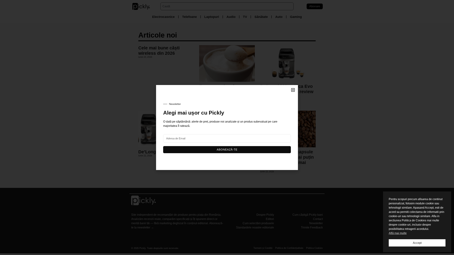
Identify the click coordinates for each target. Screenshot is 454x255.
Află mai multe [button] (398, 233)
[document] (227, 127)
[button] (293, 90)
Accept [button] (417, 242)
